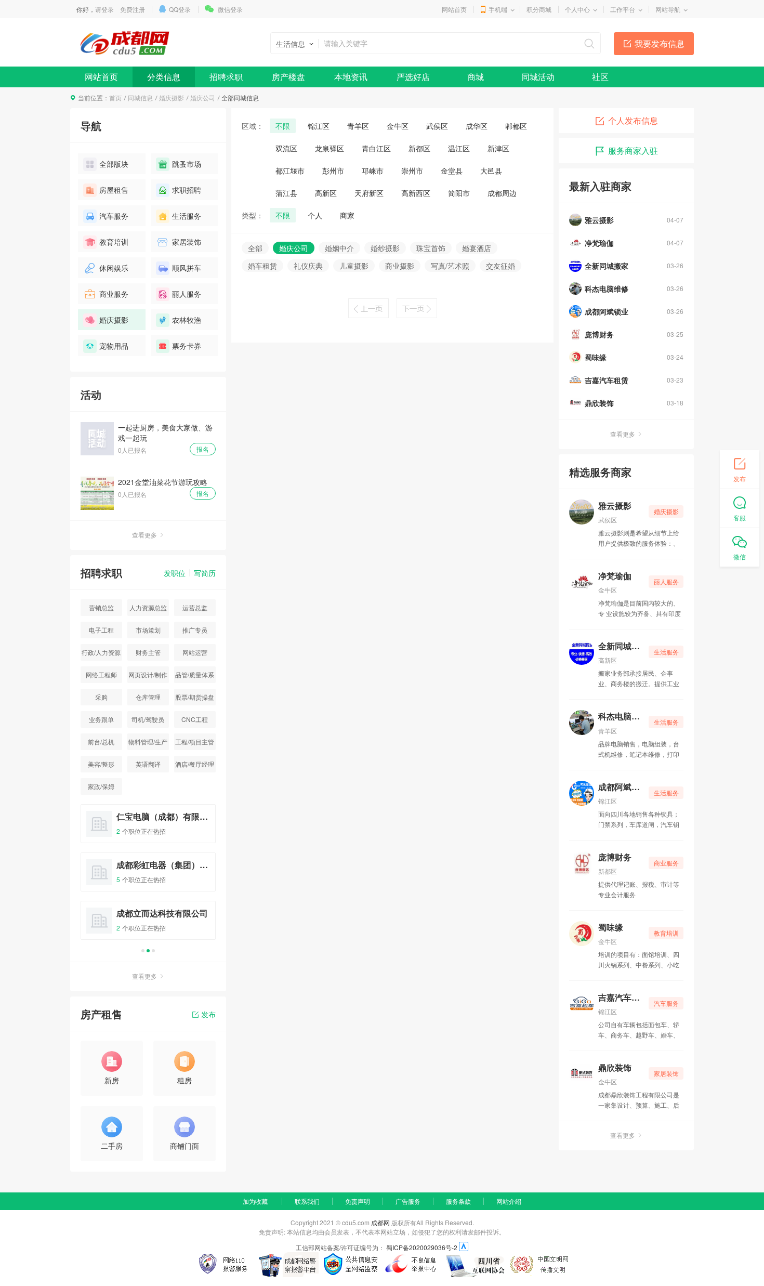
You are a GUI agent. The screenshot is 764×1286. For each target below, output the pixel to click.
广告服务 (408, 1201)
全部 (255, 248)
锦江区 (319, 126)
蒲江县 (286, 193)
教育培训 (113, 242)
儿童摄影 (353, 265)
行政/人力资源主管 (101, 654)
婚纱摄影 (385, 248)
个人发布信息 (633, 120)
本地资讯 (350, 77)
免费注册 (132, 9)
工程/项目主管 (194, 741)
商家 (347, 215)
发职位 (175, 573)
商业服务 (113, 293)
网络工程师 (101, 674)
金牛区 (398, 126)
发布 (208, 1014)
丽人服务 (186, 293)
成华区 (477, 126)
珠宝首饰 (430, 248)
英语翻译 (148, 763)
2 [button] (148, 950)
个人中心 (577, 9)
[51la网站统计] (463, 1247)
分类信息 (163, 77)
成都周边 (502, 193)
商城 (475, 77)
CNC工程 (194, 719)
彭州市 (333, 170)
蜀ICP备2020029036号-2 (421, 1247)
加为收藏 (255, 1201)
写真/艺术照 (450, 265)
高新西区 (415, 193)
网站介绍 (508, 1201)
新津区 (498, 148)
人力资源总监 (148, 607)
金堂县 (452, 170)
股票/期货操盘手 (194, 698)
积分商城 (538, 9)
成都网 (380, 1222)
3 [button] (153, 950)
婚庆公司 (202, 97)
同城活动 (538, 77)
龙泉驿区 (329, 148)
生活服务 (186, 216)
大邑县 (491, 170)
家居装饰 (186, 242)
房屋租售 (113, 190)
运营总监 (194, 607)
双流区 (286, 148)
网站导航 (667, 9)
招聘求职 (226, 77)
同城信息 (140, 97)
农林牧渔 (186, 319)
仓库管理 (148, 696)
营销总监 (101, 607)
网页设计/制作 (147, 674)
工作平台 (622, 9)
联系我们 (307, 1201)
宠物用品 (113, 345)
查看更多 (144, 534)
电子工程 (101, 629)
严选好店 (413, 77)
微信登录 (230, 9)
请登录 (104, 9)
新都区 (419, 148)
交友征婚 (500, 265)
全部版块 (113, 164)
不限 (282, 126)
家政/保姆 (101, 786)
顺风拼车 (186, 268)
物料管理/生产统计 (147, 743)
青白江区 (376, 148)
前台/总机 (101, 741)
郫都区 (516, 126)
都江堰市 (290, 170)
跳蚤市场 (186, 164)
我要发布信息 (659, 43)
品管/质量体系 (194, 674)
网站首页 (454, 9)
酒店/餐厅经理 (194, 763)
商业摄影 (399, 265)
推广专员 (194, 629)
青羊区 (358, 126)
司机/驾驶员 (147, 719)
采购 (101, 696)
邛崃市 (373, 170)
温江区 (459, 148)
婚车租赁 (262, 265)
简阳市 (459, 193)
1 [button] (142, 950)
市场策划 (148, 629)
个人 (315, 215)
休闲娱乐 (113, 268)
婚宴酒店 (476, 248)
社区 (600, 77)
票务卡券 (186, 345)
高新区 (326, 193)
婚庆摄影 (171, 97)
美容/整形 (101, 763)
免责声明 (357, 1201)
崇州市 (412, 170)
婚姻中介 (339, 248)
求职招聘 (186, 190)
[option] (148, 876)
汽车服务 (113, 216)
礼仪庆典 (308, 265)
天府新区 (369, 193)
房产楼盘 (288, 77)
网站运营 (194, 652)
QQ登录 (180, 9)
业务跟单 (101, 719)
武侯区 (437, 126)
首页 (115, 97)
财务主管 (148, 652)
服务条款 (458, 1201)
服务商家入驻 (633, 150)
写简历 (205, 573)
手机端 (498, 9)
